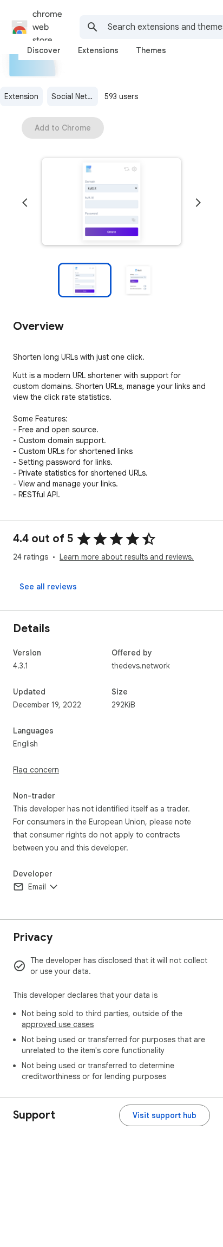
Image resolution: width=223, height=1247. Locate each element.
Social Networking (74, 96)
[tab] (43, 50)
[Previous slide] (25, 202)
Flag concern (36, 770)
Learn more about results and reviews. (127, 557)
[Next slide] (198, 202)
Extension (21, 96)
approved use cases (58, 1024)
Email (37, 887)
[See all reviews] (48, 587)
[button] (111, 202)
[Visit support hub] (164, 1115)
